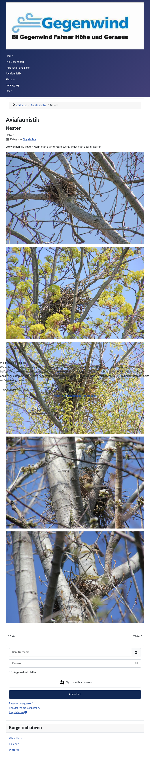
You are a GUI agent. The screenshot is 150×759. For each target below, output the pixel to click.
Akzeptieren (10, 389)
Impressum (90, 396)
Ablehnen (29, 389)
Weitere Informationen (67, 396)
